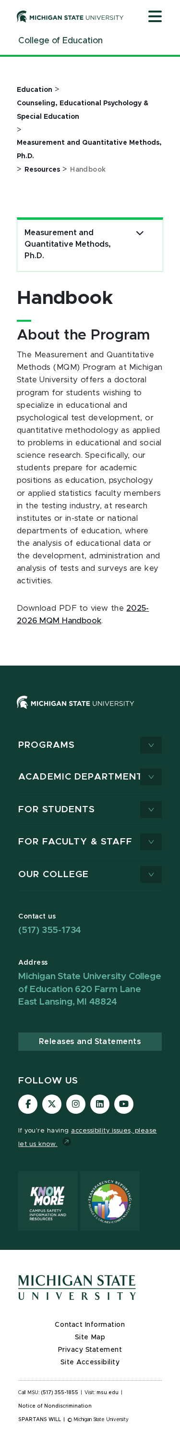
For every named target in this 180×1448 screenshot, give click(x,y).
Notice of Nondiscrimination (55, 1406)
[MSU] (90, 712)
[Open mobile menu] (155, 17)
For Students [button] (57, 809)
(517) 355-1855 (60, 1392)
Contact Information (90, 1325)
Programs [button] (46, 745)
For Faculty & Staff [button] (75, 841)
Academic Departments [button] (84, 776)
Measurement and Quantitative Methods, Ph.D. (67, 244)
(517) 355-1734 (49, 930)
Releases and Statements (90, 1041)
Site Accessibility (90, 1362)
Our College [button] (53, 874)
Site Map (90, 1337)
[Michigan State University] (70, 16)
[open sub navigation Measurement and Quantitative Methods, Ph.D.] (140, 233)
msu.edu (107, 1392)
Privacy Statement (90, 1350)
